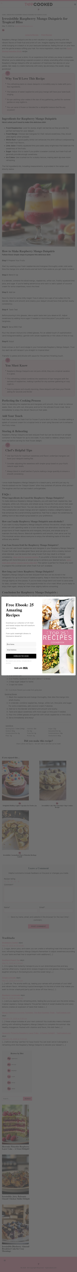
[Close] (73, 599)
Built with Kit (21, 668)
